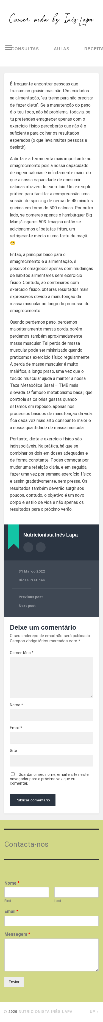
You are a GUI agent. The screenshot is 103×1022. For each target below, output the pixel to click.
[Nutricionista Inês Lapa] (51, 20)
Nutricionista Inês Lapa (46, 1012)
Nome (16, 705)
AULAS (61, 48)
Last (57, 901)
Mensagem (17, 934)
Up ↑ (94, 1012)
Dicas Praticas (32, 580)
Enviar (14, 981)
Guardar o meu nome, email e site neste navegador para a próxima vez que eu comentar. (49, 778)
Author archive (28, 547)
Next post (27, 605)
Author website (41, 547)
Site (13, 750)
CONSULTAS (25, 48)
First (7, 901)
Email (16, 728)
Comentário (22, 653)
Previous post (31, 597)
